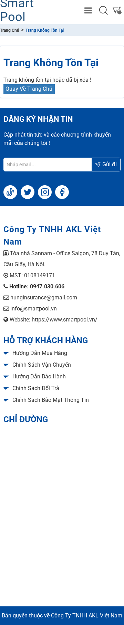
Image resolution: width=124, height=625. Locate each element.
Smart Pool (17, 10)
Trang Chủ (9, 30)
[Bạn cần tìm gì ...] (103, 10)
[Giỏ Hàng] (117, 10)
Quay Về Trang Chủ (29, 89)
